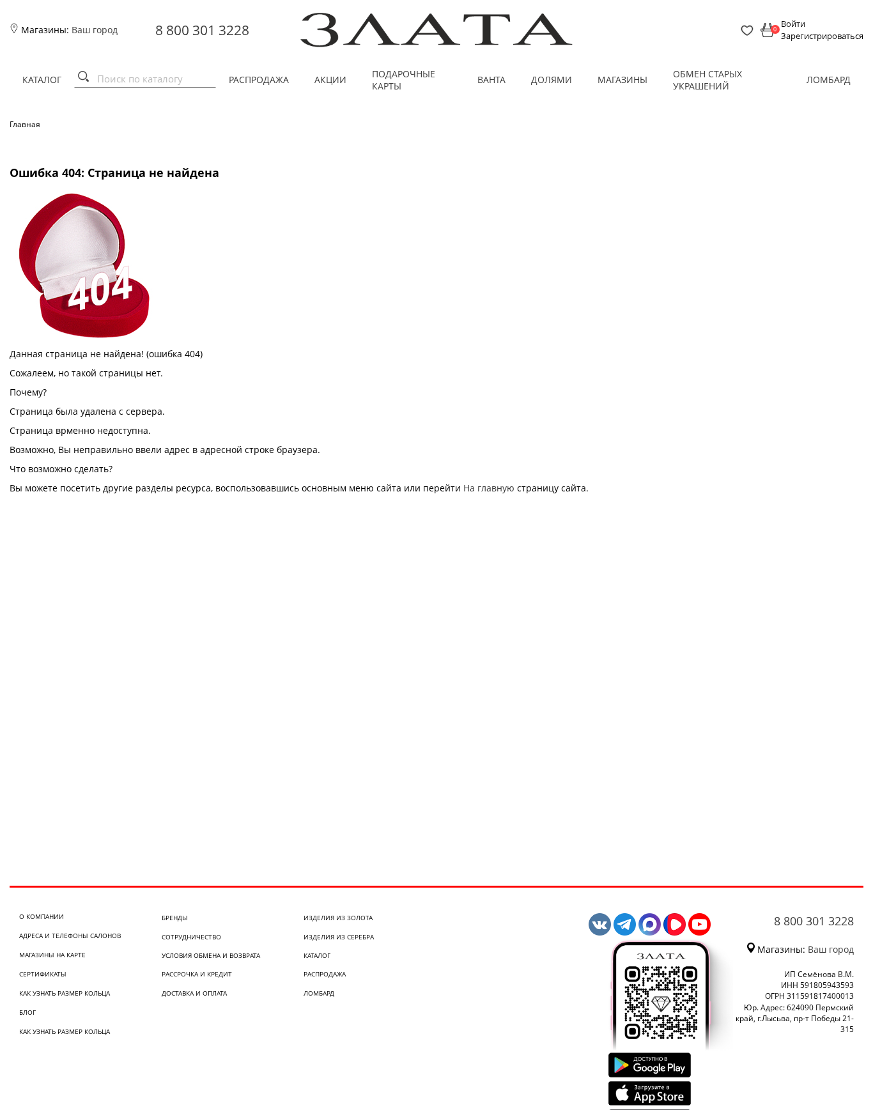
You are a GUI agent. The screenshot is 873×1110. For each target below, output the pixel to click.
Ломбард (829, 79)
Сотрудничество (191, 936)
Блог (27, 1012)
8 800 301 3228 (202, 30)
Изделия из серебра (339, 936)
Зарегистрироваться (822, 36)
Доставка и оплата (194, 993)
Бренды (175, 917)
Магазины (622, 79)
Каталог (41, 79)
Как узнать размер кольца (64, 993)
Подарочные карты (403, 80)
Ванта (491, 79)
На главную (488, 488)
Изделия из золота (338, 917)
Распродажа (259, 79)
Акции (330, 79)
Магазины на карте (52, 954)
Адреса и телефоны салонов (70, 935)
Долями (551, 79)
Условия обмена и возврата (211, 955)
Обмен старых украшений (707, 80)
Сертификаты (42, 973)
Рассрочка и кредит (197, 973)
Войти (793, 23)
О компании (41, 916)
